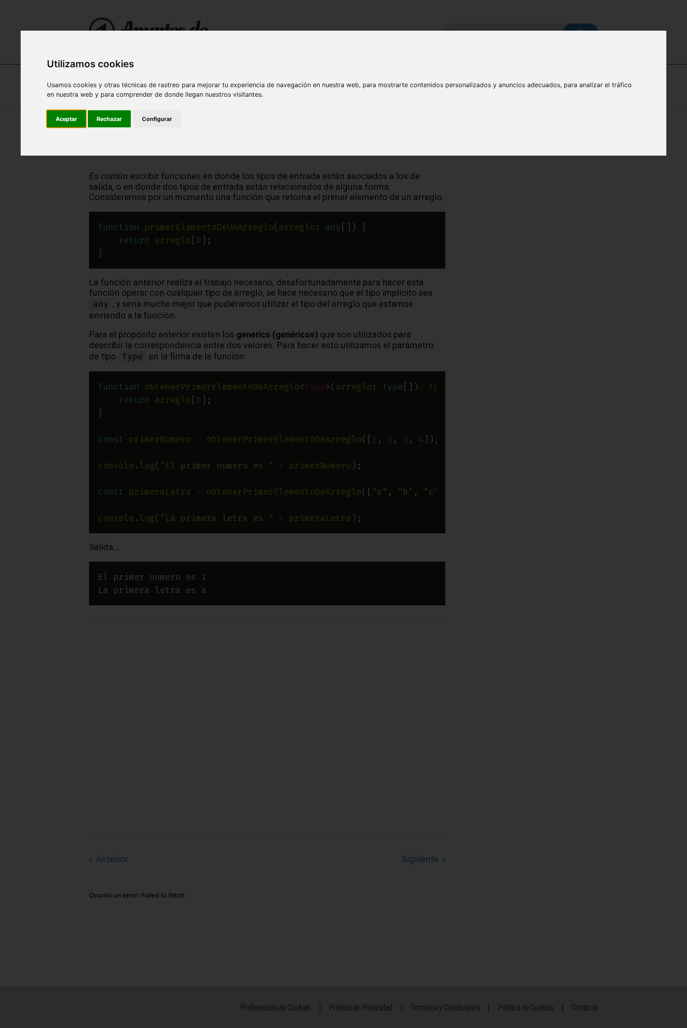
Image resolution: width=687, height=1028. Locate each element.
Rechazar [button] (109, 118)
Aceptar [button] (66, 118)
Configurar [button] (157, 118)
